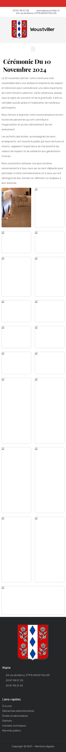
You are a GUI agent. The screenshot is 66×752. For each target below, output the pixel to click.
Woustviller (42, 29)
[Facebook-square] (33, 3)
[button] (33, 49)
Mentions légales (44, 746)
